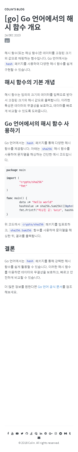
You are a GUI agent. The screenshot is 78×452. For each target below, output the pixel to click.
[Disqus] (39, 364)
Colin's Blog (14, 9)
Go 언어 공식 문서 (50, 286)
